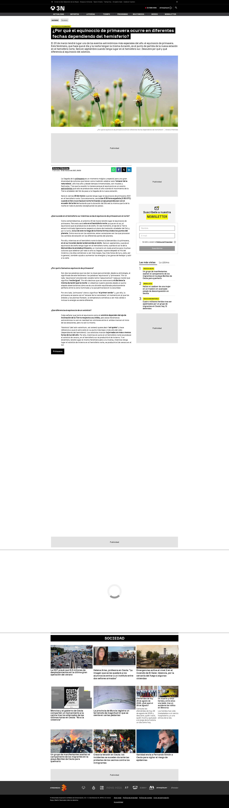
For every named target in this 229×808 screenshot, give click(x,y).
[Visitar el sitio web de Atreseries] (126, 788)
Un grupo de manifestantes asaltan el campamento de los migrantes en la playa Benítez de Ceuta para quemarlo (157, 275)
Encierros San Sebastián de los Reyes (66, 2)
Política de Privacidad (164, 242)
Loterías (90, 14)
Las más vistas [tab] (147, 262)
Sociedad (115, 638)
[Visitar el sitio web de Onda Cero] (135, 788)
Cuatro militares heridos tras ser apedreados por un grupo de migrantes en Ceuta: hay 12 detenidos (157, 305)
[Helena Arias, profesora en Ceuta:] (114, 657)
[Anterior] (52, 2)
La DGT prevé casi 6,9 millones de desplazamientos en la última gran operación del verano (69, 672)
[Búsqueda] (176, 7)
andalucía (147, 284)
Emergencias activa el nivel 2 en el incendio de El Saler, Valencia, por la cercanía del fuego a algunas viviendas (155, 674)
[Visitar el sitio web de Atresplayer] (163, 788)
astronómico (67, 188)
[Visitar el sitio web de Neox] (101, 788)
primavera (79, 179)
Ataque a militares (86, 2)
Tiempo (106, 14)
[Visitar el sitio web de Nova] (110, 788)
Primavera (57, 351)
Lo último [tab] (164, 262)
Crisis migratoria (151, 299)
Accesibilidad (118, 802)
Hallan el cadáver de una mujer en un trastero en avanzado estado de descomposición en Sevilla (157, 290)
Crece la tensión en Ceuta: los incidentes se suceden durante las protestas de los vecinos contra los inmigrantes (112, 758)
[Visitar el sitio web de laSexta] (93, 788)
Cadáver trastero (129, 2)
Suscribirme (157, 248)
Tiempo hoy (107, 2)
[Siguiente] (177, 2)
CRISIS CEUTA (148, 269)
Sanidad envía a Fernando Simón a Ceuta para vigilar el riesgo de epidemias (154, 757)
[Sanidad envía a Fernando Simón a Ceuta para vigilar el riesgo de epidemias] (157, 741)
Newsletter (170, 14)
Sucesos (64, 20)
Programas (122, 14)
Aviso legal (117, 798)
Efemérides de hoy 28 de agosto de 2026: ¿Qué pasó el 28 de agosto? (144, 702)
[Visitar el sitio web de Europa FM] (143, 788)
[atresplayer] (166, 7)
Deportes (74, 14)
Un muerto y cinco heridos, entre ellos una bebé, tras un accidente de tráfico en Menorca (166, 703)
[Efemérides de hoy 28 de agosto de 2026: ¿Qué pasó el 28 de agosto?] (146, 691)
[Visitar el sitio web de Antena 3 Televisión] (85, 788)
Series (154, 14)
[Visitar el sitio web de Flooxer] (174, 788)
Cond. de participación (161, 798)
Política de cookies (145, 798)
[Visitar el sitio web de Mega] (118, 788)
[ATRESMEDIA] (58, 787)
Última (152, 8)
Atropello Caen (117, 2)
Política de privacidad (130, 798)
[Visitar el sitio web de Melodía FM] (151, 788)
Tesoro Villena (98, 2)
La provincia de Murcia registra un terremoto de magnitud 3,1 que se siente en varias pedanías (111, 713)
